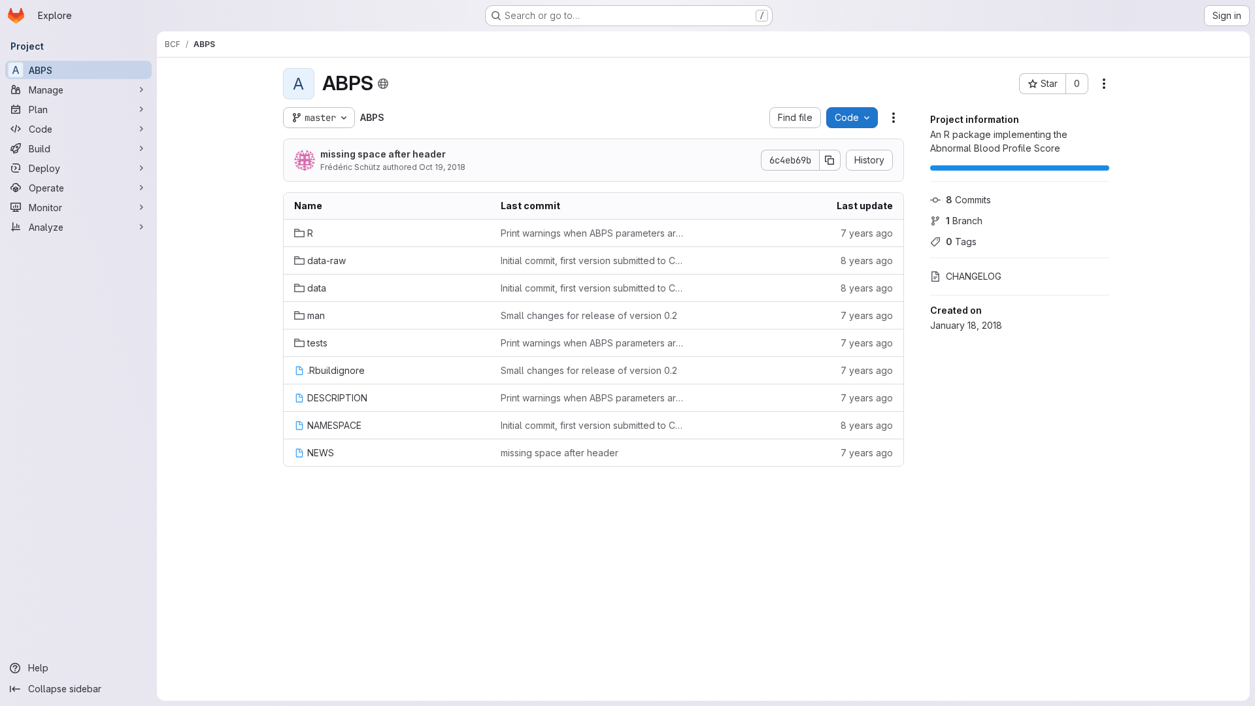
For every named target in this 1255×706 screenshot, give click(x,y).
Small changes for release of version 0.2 (589, 315)
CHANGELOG (973, 276)
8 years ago (867, 260)
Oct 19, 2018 (442, 167)
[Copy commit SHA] (830, 160)
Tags (961, 241)
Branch (964, 220)
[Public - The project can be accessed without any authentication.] (383, 83)
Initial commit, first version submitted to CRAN (593, 260)
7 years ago (867, 233)
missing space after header (383, 154)
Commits (968, 199)
